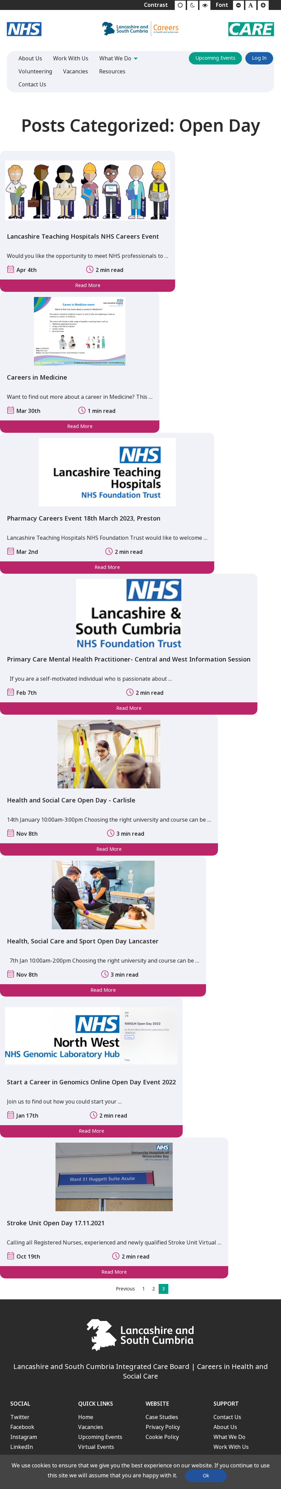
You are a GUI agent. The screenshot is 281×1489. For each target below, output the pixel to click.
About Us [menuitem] (30, 58)
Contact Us (227, 1417)
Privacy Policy (163, 1427)
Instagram (23, 1437)
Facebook (22, 1427)
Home (85, 1417)
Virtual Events (96, 1447)
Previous (125, 1288)
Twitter (19, 1417)
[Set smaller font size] (238, 5)
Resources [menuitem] (112, 71)
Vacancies (90, 1427)
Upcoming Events (215, 58)
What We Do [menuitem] (115, 58)
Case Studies (162, 1417)
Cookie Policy (162, 1437)
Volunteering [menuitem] (35, 71)
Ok (206, 1475)
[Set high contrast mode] (204, 5)
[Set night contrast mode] (192, 5)
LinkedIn (21, 1447)
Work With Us (231, 1447)
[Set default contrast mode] (180, 5)
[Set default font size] (250, 5)
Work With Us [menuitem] (70, 58)
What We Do (229, 1437)
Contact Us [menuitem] (32, 84)
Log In (259, 58)
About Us (225, 1427)
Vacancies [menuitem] (75, 71)
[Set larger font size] (263, 5)
